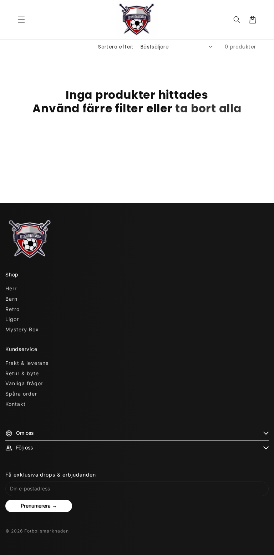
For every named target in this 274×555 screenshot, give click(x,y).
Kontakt (15, 404)
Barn (11, 299)
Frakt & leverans (27, 363)
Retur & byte (22, 373)
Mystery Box (22, 329)
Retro (12, 309)
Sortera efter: (115, 46)
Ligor (12, 319)
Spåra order (21, 394)
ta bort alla (208, 108)
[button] (21, 19)
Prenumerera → (39, 506)
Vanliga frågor (24, 383)
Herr (11, 288)
